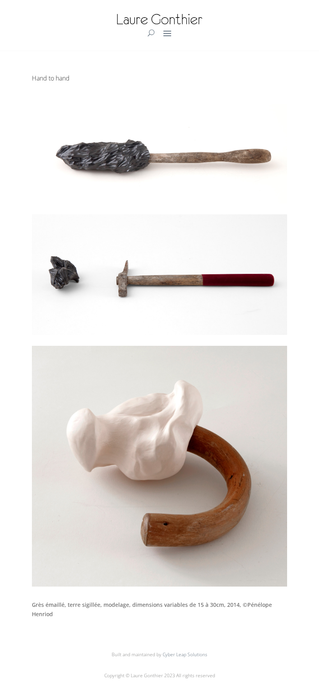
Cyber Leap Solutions (185, 654)
